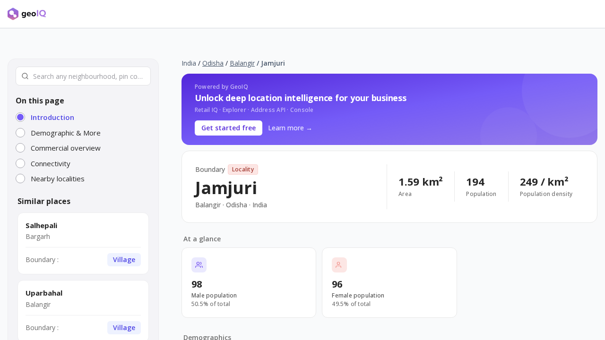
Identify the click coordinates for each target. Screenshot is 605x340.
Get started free (228, 127)
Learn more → (290, 127)
